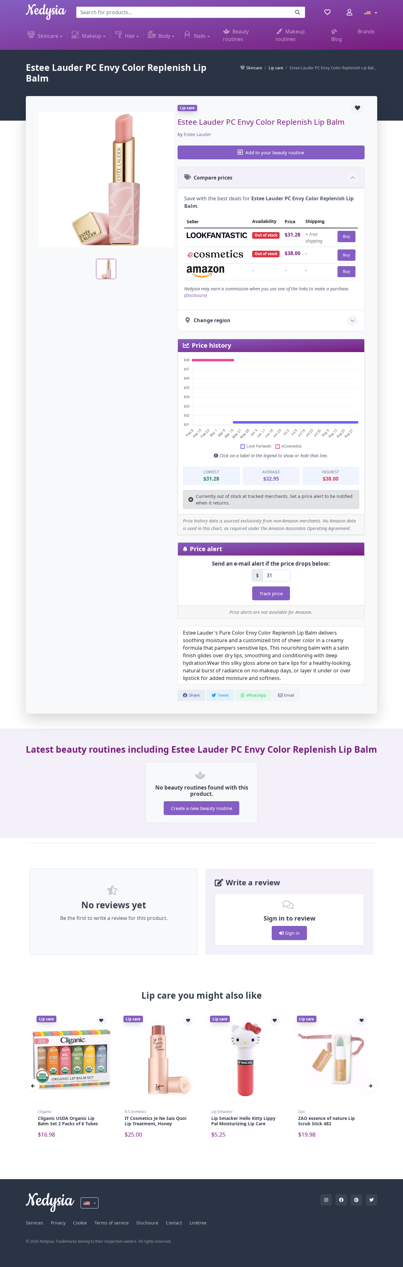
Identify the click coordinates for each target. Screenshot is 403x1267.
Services (34, 1223)
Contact (174, 1223)
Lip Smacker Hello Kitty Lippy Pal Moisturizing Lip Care (243, 1121)
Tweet (223, 695)
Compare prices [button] (213, 177)
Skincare (48, 35)
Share (194, 695)
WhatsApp (256, 695)
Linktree (198, 1223)
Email (289, 695)
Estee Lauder (197, 134)
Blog (336, 39)
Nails (200, 35)
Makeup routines (290, 35)
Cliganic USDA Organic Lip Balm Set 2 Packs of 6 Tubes (68, 1121)
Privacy (58, 1223)
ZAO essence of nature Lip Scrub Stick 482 (326, 1121)
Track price (271, 593)
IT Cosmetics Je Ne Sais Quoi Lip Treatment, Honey (155, 1121)
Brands (366, 31)
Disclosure (195, 295)
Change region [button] (212, 320)
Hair (130, 35)
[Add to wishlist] (358, 108)
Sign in (292, 933)
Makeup (91, 35)
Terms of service (111, 1223)
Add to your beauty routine (274, 152)
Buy (346, 236)
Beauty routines (236, 35)
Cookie (80, 1223)
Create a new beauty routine (201, 808)
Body (164, 35)
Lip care (276, 68)
